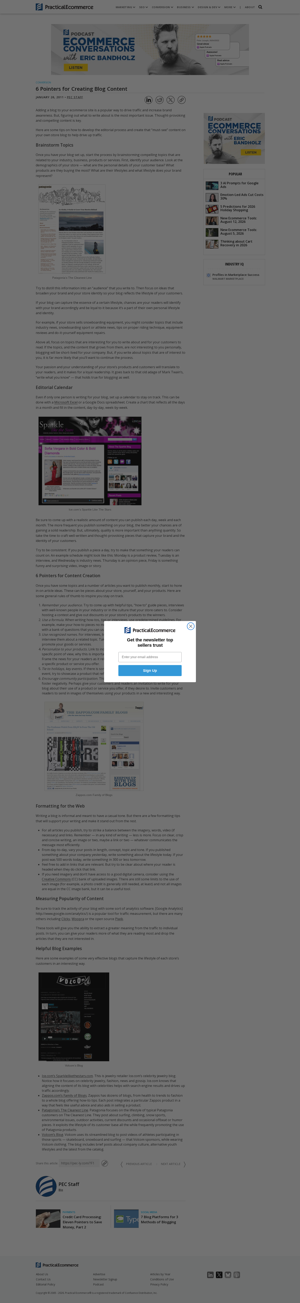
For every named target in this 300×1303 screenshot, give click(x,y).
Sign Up (150, 671)
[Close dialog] (190, 626)
